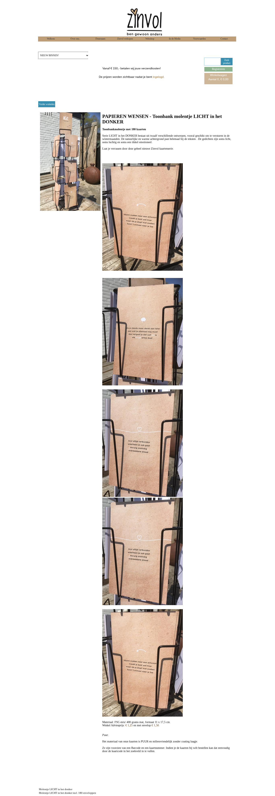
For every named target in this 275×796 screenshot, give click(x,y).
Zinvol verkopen (125, 38)
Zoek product (226, 62)
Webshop (149, 38)
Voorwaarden (199, 38)
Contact (224, 38)
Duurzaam (100, 38)
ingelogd (158, 76)
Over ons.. (75, 38)
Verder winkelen (47, 104)
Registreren (218, 69)
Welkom (50, 38)
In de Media (174, 38)
